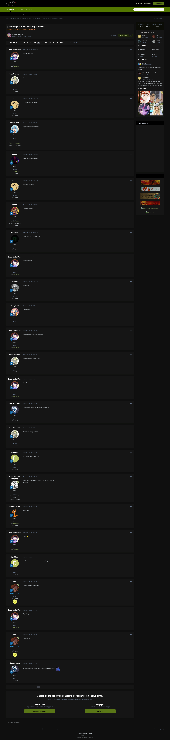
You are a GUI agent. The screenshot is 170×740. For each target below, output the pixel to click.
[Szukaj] (162, 9)
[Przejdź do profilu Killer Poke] (139, 36)
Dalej (62, 43)
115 (35, 43)
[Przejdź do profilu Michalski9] (15, 129)
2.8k (15, 89)
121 (57, 43)
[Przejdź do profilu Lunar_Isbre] (15, 312)
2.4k (15, 522)
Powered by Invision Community (85, 737)
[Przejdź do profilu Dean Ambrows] (15, 80)
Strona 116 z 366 (74, 43)
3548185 (16, 140)
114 (31, 43)
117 (42, 43)
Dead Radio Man (14, 50)
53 (15, 220)
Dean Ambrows (14, 74)
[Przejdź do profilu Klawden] (15, 239)
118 (46, 43)
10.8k (15, 494)
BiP (14, 581)
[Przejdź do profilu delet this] (15, 459)
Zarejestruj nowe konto (39, 711)
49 (15, 419)
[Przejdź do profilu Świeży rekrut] (139, 41)
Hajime (158, 40)
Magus (14, 154)
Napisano (30, 49)
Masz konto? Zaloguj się (143, 3)
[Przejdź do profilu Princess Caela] (15, 410)
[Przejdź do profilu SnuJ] (15, 105)
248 (15, 297)
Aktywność (29, 9)
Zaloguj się (100, 711)
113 (27, 43)
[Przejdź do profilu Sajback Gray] (15, 513)
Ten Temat (155, 9)
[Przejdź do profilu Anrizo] (15, 211)
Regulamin (24, 14)
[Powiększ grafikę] (27, 536)
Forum (8, 14)
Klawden (14, 233)
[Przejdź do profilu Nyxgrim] (15, 288)
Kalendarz (15, 14)
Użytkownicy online (46, 14)
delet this (14, 452)
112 (24, 43)
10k (15, 597)
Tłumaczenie (82, 733)
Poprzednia (14, 43)
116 (38, 43)
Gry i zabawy (27, 36)
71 (15, 467)
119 (50, 43)
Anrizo (14, 205)
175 (15, 138)
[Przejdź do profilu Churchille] (9, 35)
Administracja (34, 14)
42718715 (16, 67)
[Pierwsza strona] (8, 43)
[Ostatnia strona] (66, 43)
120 (54, 43)
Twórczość (20, 9)
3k (15, 65)
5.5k (15, 169)
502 (15, 114)
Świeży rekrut (146, 40)
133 (15, 248)
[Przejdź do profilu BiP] (15, 588)
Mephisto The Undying (14, 477)
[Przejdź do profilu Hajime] (153, 41)
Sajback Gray (14, 506)
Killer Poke (145, 35)
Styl (90, 733)
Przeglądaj (10, 9)
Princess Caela (14, 403)
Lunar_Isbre (14, 306)
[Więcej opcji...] (131, 50)
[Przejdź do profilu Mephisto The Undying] (15, 485)
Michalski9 (14, 123)
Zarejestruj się (159, 3)
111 (20, 43)
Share (114, 35)
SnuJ (14, 98)
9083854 (16, 171)
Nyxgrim (14, 281)
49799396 (16, 523)
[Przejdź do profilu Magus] (15, 160)
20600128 (16, 222)
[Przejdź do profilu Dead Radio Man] (15, 56)
